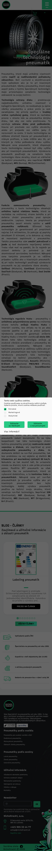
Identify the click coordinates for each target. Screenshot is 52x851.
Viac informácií (11, 431)
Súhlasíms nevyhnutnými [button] (37, 424)
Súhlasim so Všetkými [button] (14, 424)
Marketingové (14, 412)
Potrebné (12, 409)
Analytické (12, 416)
